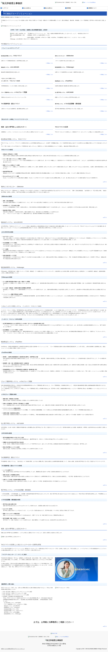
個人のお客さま (48, 8)
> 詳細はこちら (49, 63)
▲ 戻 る (105, 181)
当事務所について (92, 8)
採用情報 (69, 8)
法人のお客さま (27, 8)
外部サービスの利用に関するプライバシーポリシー (13, 648)
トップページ (5, 8)
